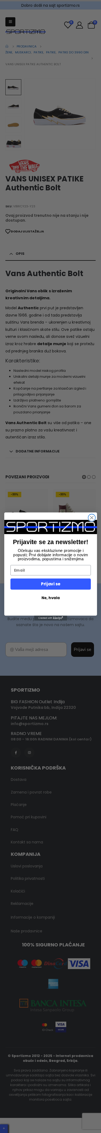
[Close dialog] (91, 517)
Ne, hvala (50, 597)
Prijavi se (50, 584)
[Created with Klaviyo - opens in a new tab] (50, 618)
